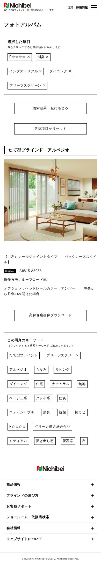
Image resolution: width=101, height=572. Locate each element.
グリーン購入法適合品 (52, 426)
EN (70, 7)
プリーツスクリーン (26, 85)
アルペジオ (18, 369)
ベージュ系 (18, 398)
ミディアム (18, 441)
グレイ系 (43, 398)
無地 (82, 384)
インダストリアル (24, 71)
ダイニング (59, 71)
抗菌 (62, 412)
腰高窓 (68, 441)
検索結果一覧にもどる (50, 108)
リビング (62, 369)
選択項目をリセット (50, 129)
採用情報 (82, 7)
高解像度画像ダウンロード (50, 315)
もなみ (41, 369)
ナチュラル (61, 384)
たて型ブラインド (23, 355)
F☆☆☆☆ (18, 57)
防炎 (62, 398)
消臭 (42, 57)
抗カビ (80, 412)
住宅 (39, 384)
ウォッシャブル (21, 412)
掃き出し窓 (45, 441)
